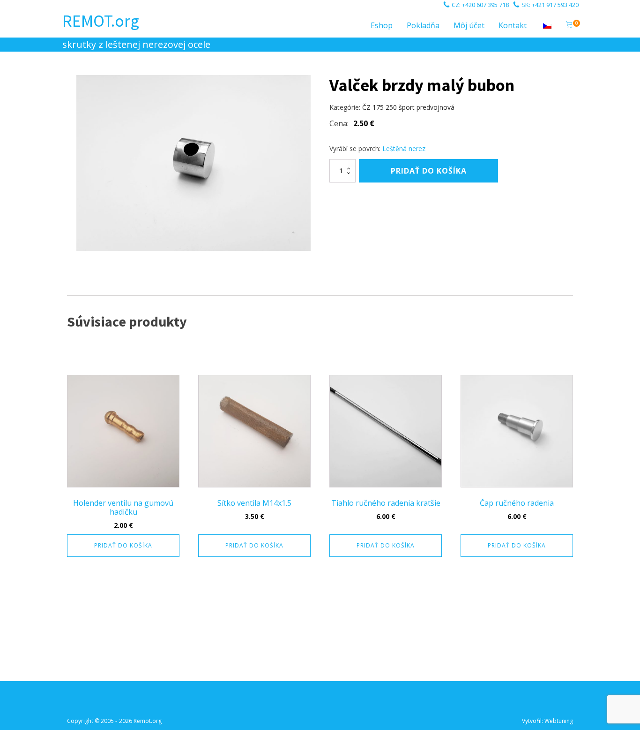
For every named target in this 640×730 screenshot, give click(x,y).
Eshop (382, 25)
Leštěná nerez (403, 148)
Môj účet (469, 25)
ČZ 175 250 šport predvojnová (408, 107)
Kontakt (513, 25)
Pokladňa (423, 25)
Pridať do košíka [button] (123, 545)
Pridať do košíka (429, 171)
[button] (569, 26)
